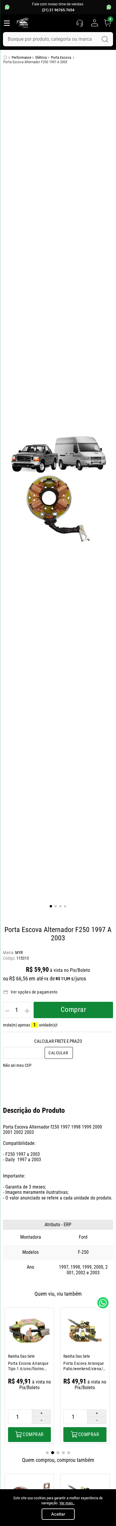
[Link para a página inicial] (5, 57)
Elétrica (41, 57)
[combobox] (58, 39)
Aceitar (58, 1514)
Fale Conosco (103, 1302)
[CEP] (23, 1053)
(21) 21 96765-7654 (58, 10)
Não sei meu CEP (17, 1065)
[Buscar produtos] (104, 39)
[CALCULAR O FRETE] (59, 1053)
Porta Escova (61, 57)
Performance (21, 57)
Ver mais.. (67, 1503)
